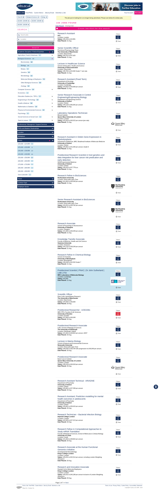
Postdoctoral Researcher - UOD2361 (74, 310)
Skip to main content (7, 1)
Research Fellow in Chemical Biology (74, 255)
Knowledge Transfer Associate (71, 239)
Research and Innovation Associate (73, 467)
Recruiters (138, 13)
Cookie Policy (125, 485)
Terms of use (108, 485)
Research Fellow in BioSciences (72, 175)
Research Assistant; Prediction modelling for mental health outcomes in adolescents (80, 397)
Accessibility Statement (135, 485)
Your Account (128, 13)
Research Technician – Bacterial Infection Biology (79, 414)
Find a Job (20, 13)
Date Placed (60, 26)
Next (66, 482)
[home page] (24, 6)
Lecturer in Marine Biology (69, 341)
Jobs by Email (49, 13)
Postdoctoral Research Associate (72, 325)
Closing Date (69, 26)
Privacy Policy (117, 485)
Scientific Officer (65, 294)
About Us (24, 488)
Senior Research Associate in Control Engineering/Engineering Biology (74, 96)
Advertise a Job (60, 13)
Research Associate (66, 223)
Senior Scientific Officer (68, 48)
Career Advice (38, 13)
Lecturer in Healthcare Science (71, 63)
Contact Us (31, 488)
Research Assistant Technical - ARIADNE (76, 381)
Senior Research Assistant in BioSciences (76, 199)
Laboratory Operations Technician (72, 113)
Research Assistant (66, 33)
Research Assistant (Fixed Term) (72, 79)
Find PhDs (29, 13)
